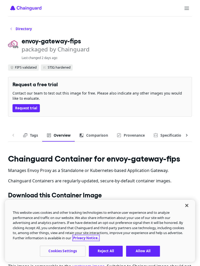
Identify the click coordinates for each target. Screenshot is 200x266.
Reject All (106, 251)
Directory (24, 28)
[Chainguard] (25, 8)
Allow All (143, 251)
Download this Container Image (55, 195)
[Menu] (187, 8)
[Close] (186, 205)
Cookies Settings (62, 251)
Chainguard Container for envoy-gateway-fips (94, 158)
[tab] (30, 135)
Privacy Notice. (86, 238)
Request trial (26, 108)
